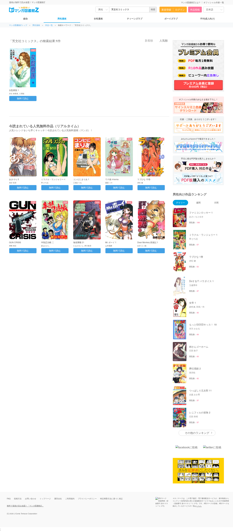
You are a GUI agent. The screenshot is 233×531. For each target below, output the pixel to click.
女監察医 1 (14, 90)
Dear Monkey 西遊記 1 (147, 242)
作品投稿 (195, 9)
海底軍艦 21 (78, 242)
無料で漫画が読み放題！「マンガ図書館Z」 (25, 505)
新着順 (148, 40)
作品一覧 (49, 25)
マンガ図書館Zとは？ (191, 2)
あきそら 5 (14, 179)
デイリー (180, 202)
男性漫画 (61, 18)
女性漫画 (98, 18)
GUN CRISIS (15, 242)
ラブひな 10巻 (143, 179)
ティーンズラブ (134, 18)
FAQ (9, 498)
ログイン (180, 9)
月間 (216, 202)
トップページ (45, 498)
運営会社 (58, 498)
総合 (25, 18)
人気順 (163, 40)
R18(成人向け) (207, 18)
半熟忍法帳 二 (47, 242)
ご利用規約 (70, 498)
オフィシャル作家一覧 (213, 2)
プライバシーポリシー (87, 498)
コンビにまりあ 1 (81, 179)
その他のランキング (197, 433)
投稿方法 (17, 498)
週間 (198, 202)
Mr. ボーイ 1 (110, 242)
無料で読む (23, 98)
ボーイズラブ (171, 18)
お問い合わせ (30, 498)
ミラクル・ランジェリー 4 (53, 179)
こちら (199, 506)
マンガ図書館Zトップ (18, 25)
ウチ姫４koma (112, 179)
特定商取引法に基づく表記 (111, 498)
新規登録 (166, 9)
